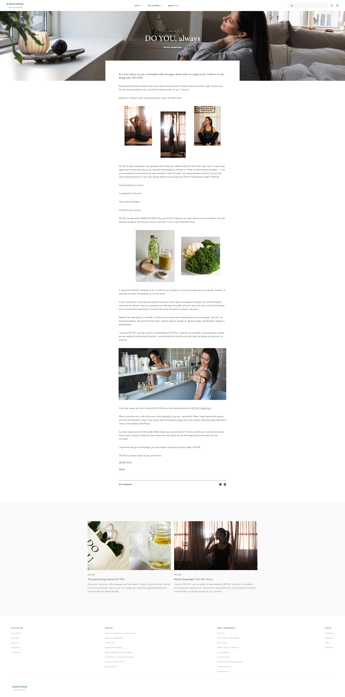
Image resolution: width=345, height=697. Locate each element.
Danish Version (111, 667)
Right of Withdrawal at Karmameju (119, 652)
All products (16, 633)
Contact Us (109, 643)
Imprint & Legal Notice (114, 638)
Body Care (15, 643)
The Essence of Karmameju (228, 638)
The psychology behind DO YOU (106, 579)
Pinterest (329, 647)
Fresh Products (223, 657)
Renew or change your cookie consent (120, 633)
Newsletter (329, 633)
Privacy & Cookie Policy (114, 662)
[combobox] (308, 5)
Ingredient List (223, 671)
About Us (221, 633)
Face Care (15, 638)
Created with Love (224, 667)
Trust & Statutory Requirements (230, 662)
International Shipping (113, 647)
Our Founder (222, 643)
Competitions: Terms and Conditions (119, 657)
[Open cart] (337, 5)
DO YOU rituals (201, 408)
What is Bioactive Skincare (228, 647)
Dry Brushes (16, 652)
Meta (327, 643)
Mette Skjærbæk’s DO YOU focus (193, 579)
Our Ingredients (223, 652)
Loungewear (16, 647)
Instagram (329, 638)
